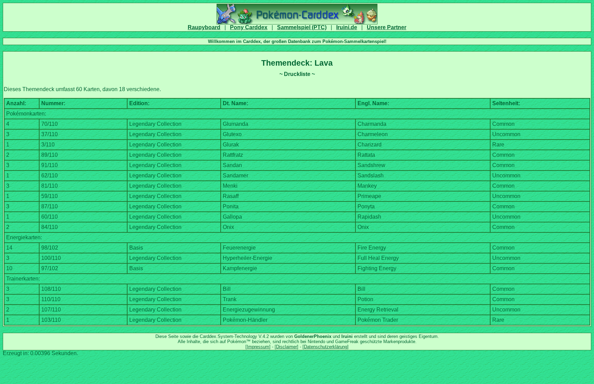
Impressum (258, 346)
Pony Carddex (248, 27)
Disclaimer (286, 346)
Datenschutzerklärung (325, 346)
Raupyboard (204, 27)
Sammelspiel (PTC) (302, 27)
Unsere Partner (386, 27)
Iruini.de (346, 27)
